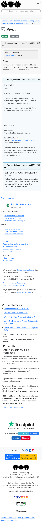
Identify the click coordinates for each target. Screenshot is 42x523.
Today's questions (10, 246)
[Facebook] (26, 450)
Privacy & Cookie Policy (26, 518)
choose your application (25, 270)
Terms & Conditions (8, 518)
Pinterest (25, 438)
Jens (14, 79)
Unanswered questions (12, 249)
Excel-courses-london (12, 229)
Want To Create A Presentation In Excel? (19, 317)
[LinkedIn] (30, 450)
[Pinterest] (33, 450)
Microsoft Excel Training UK (15, 220)
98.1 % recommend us (23, 204)
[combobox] (21, 10)
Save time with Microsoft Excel (16, 313)
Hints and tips (8, 258)
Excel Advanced (11, 55)
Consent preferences (9, 520)
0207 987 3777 (12, 455)
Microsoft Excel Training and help (16, 23)
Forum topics (8, 260)
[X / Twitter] (23, 450)
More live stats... (16, 207)
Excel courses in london (13, 231)
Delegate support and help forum (27, 21)
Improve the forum (24, 292)
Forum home (7, 21)
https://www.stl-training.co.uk (23, 140)
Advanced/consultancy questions (16, 244)
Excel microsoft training (13, 234)
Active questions (9, 241)
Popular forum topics (11, 251)
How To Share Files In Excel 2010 (16, 309)
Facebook (34, 433)
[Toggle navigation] (38, 4)
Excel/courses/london (12, 218)
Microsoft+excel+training (14, 216)
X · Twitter (23, 433)
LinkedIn (16, 438)
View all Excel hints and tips (12, 407)
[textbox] (21, 11)
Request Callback (28, 455)
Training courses (7, 198)
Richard (17, 165)
